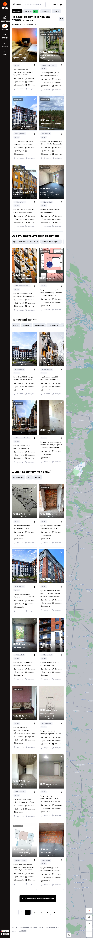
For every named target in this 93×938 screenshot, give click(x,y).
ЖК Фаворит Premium (49, 65)
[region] (79, 469)
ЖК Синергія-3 (47, 723)
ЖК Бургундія (19, 369)
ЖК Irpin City (46, 860)
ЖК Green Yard (20, 202)
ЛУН (13, 927)
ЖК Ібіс (17, 860)
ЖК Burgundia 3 (20, 134)
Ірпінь (17, 65)
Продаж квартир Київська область (30, 927)
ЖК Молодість (47, 369)
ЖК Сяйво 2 (46, 134)
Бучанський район (52, 927)
